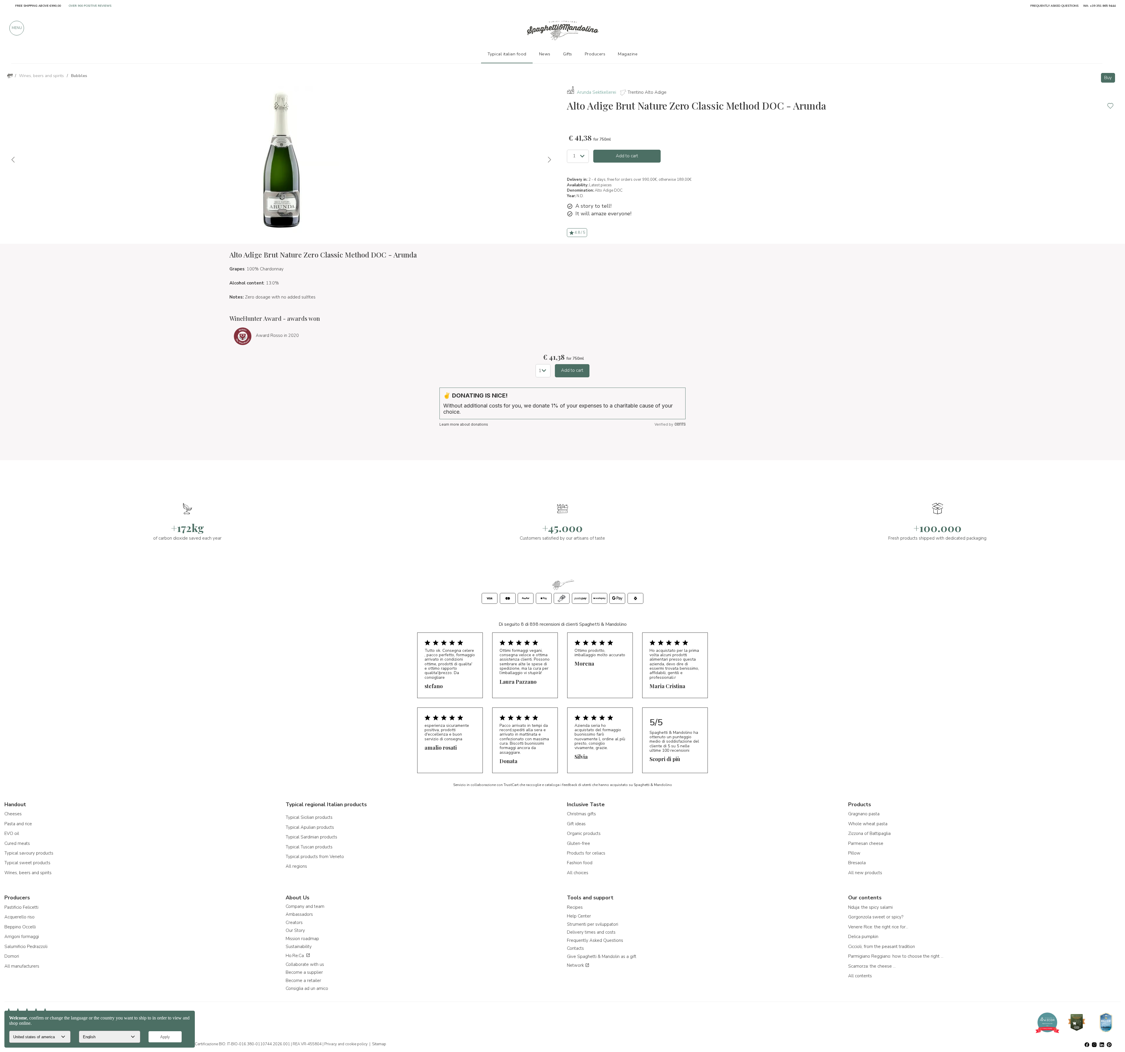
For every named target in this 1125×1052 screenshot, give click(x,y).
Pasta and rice (18, 824)
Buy (1108, 78)
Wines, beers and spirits (28, 873)
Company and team (305, 906)
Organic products (584, 833)
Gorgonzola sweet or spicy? (875, 917)
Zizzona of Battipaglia (869, 833)
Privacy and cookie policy (346, 1044)
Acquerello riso (19, 917)
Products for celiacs (586, 853)
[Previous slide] (13, 160)
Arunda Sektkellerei (596, 92)
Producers (595, 54)
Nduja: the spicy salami (870, 907)
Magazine (628, 54)
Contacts (575, 948)
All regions (296, 866)
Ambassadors (299, 914)
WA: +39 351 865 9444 (1099, 6)
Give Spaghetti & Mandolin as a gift (601, 956)
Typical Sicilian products (309, 817)
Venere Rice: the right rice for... (878, 927)
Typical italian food (507, 54)
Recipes (575, 907)
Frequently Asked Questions (595, 940)
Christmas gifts (581, 814)
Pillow (854, 853)
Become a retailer (303, 980)
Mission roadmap (302, 939)
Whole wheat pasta (867, 824)
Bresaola (857, 863)
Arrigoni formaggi (21, 937)
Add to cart (627, 156)
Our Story (295, 930)
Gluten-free (578, 843)
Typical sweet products (27, 863)
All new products (865, 873)
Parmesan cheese (865, 843)
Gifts (567, 54)
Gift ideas (576, 824)
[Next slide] (549, 160)
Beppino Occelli (20, 927)
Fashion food (579, 863)
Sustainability (299, 946)
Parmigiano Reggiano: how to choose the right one (896, 956)
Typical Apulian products (310, 827)
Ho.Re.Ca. (296, 956)
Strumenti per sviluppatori (592, 924)
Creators (294, 922)
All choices (577, 873)
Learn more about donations (463, 424)
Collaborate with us (305, 964)
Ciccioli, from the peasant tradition (881, 946)
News (544, 54)
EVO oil (11, 833)
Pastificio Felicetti (21, 907)
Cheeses (13, 814)
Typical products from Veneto (315, 857)
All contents (860, 976)
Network (576, 965)
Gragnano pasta (863, 814)
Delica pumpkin (863, 937)
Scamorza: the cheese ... (872, 966)
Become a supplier (304, 972)
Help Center (579, 916)
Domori (11, 956)
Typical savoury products (28, 853)
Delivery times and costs (591, 932)
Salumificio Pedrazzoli (25, 946)
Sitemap (379, 1044)
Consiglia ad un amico (307, 988)
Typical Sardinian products (311, 837)
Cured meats (17, 843)
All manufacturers (21, 966)
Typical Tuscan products (309, 847)
